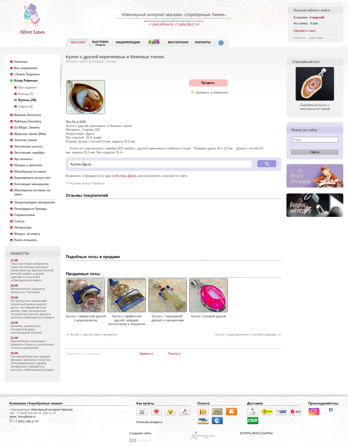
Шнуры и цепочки (28, 165)
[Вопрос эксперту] (314, 220)
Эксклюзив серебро (29, 152)
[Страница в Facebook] (332, 412)
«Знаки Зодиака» (27, 74)
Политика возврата (149, 422)
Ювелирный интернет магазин (52, 409)
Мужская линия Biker (30, 134)
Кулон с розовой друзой (208, 316)
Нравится (146, 353)
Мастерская (178, 42)
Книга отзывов (25, 240)
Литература (22, 227)
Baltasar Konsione (27, 115)
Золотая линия (25, 140)
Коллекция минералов (31, 184)
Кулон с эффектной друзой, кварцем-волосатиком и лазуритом (126, 320)
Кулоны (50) (27, 100)
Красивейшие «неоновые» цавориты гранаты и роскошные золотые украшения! (32, 344)
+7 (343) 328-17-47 (187, 24)
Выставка (100, 43)
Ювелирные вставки (30, 171)
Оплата (300, 38)
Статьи (19, 221)
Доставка (317, 38)
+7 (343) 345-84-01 (160, 24)
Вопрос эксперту (27, 234)
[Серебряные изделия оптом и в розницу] (203, 439)
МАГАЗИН (78, 42)
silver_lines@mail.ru (22, 416)
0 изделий (317, 17)
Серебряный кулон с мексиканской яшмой (315, 107)
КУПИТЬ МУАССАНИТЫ (256, 433)
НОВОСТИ (20, 253)
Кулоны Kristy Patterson (88, 183)
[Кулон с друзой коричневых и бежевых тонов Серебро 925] (85, 114)
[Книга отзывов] (314, 191)
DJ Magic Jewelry (27, 127)
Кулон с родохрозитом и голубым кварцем (245, 334)
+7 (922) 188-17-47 (26, 421)
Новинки (20, 61)
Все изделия (27, 87)
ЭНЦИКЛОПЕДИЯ (128, 42)
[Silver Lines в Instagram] (315, 416)
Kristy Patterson (26, 80)
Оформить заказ (305, 30)
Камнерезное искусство (32, 177)
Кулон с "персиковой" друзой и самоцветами (168, 318)
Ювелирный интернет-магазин (152, 14)
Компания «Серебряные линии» (36, 403)
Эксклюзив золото (28, 146)
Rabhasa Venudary (27, 121)
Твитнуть (174, 353)
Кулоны (111, 61)
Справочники (24, 215)
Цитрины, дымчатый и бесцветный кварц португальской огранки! (26, 329)
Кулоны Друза (126, 176)
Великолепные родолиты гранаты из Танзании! (28, 290)
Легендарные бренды (30, 209)
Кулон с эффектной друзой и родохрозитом (86, 318)
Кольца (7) (25, 94)
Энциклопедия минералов (34, 202)
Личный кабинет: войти (312, 10)
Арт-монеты (23, 159)
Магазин (71, 61)
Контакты (203, 42)
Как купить (145, 403)
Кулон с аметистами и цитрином (94, 334)
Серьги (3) (25, 106)
